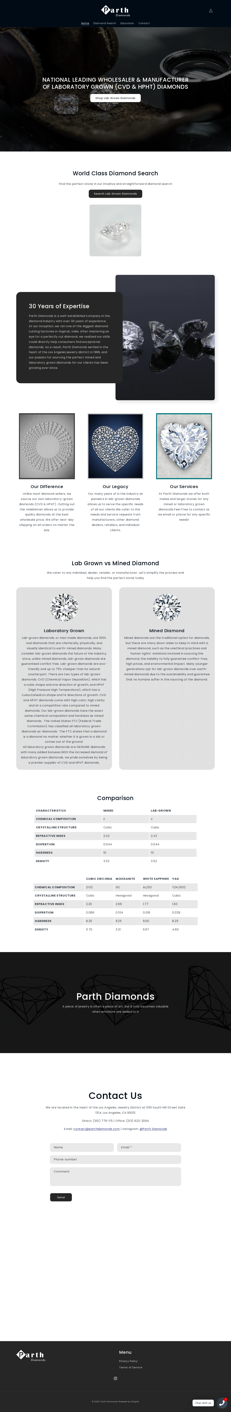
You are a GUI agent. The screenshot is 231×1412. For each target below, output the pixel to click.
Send (61, 1197)
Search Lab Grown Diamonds (115, 194)
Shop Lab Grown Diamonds (115, 98)
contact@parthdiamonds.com (96, 1129)
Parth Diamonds (109, 1401)
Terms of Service (130, 1367)
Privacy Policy (128, 1361)
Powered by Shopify (129, 1401)
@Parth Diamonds (153, 1129)
